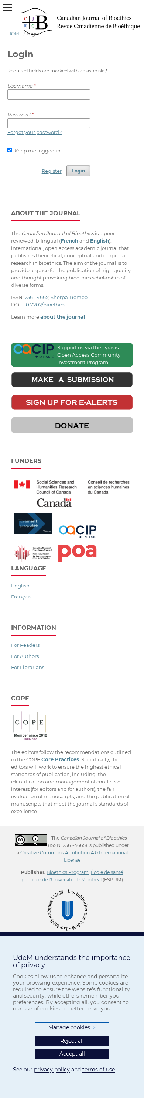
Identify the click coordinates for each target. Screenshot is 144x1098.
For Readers (25, 645)
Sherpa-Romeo (69, 297)
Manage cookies (71, 1027)
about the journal (62, 317)
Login (78, 171)
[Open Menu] (7, 7)
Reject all (72, 1040)
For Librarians (27, 667)
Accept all (72, 1053)
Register (52, 171)
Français (21, 597)
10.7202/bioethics (44, 305)
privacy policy (52, 1069)
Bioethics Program (68, 872)
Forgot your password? (34, 132)
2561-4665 (36, 297)
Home (14, 34)
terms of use (98, 1069)
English (20, 586)
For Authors (25, 656)
